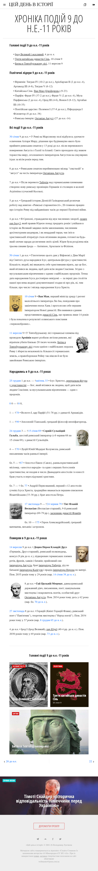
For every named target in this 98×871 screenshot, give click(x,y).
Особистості (19, 666)
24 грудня (15, 430)
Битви (15, 713)
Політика (58, 666)
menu (4, 4)
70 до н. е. (40, 602)
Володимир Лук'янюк (62, 844)
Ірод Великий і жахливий (29, 54)
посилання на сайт (68, 856)
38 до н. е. (69, 574)
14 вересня (15, 547)
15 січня (33, 430)
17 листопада (32, 504)
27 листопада (16, 611)
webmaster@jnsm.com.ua (49, 861)
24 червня (52, 504)
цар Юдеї (51, 629)
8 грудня (45, 620)
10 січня (29, 296)
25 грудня (15, 380)
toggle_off (93, 4)
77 (25, 485)
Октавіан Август (44, 118)
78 (17, 412)
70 (17, 449)
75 (38, 522)
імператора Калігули (31, 570)
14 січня (58, 574)
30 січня (14, 136)
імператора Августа (20, 565)
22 (90, 761)
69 (39, 430)
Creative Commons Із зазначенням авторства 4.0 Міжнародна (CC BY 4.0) (50, 852)
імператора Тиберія (50, 565)
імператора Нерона (64, 570)
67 (21, 462)
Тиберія (43, 182)
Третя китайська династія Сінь (32, 59)
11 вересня (15, 333)
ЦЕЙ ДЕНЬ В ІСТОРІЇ (31, 4)
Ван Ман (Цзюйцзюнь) (47, 91)
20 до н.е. (11, 761)
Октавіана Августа (53, 173)
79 (60, 504)
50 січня (14, 255)
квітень (40, 380)
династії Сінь (49, 314)
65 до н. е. (56, 620)
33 (46, 380)
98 (17, 421)
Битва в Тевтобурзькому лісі (31, 63)
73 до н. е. (52, 634)
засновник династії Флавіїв (65, 513)
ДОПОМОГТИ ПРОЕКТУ (49, 826)
